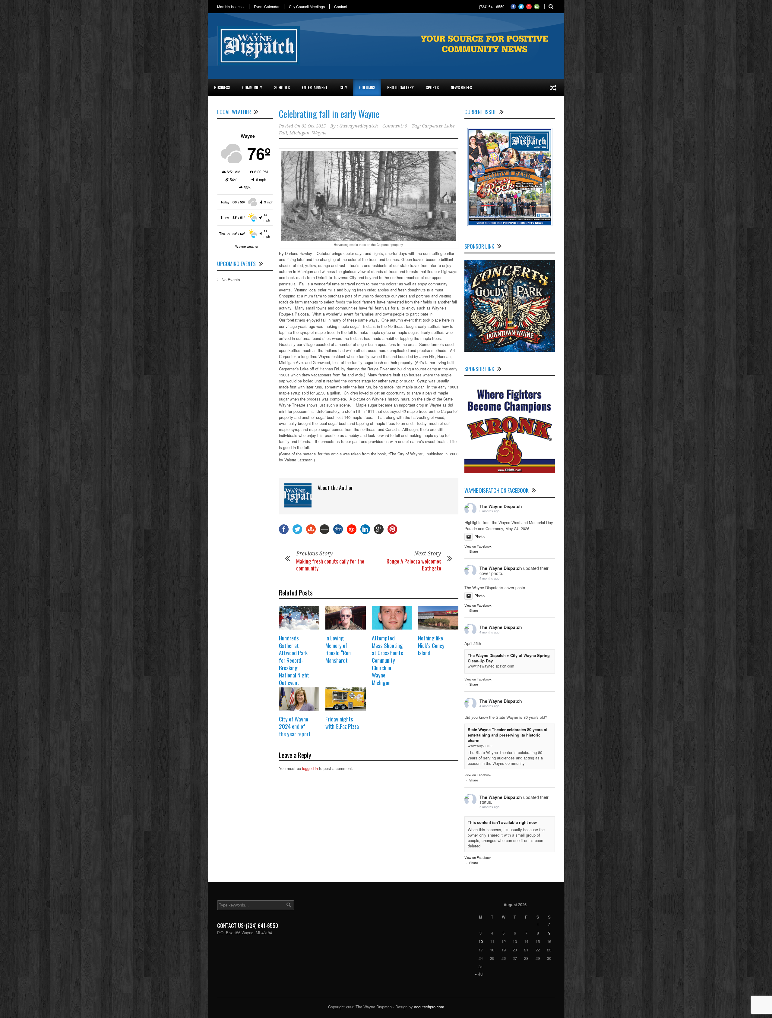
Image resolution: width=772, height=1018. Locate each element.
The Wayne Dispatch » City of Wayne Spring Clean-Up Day (509, 658)
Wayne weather (246, 246)
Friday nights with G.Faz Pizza (342, 723)
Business (222, 87)
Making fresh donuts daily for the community (330, 564)
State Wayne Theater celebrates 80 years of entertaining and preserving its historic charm (507, 735)
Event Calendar (267, 6)
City (343, 87)
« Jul (479, 974)
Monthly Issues (231, 6)
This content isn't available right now (502, 822)
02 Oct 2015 (314, 126)
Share (473, 551)
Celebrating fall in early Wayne (329, 114)
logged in (310, 768)
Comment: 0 (394, 126)
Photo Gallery (400, 87)
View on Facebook (478, 546)
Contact (340, 6)
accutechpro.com (429, 1007)
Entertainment (314, 87)
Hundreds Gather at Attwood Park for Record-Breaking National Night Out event (294, 660)
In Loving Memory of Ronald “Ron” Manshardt (339, 648)
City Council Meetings (307, 6)
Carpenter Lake (438, 126)
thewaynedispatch (358, 126)
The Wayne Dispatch (500, 506)
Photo (479, 536)
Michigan (299, 133)
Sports (432, 87)
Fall (283, 133)
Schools (282, 87)
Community (252, 87)
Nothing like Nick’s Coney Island (431, 645)
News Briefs (461, 87)
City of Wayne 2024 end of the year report (295, 726)
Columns (367, 87)
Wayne (319, 133)
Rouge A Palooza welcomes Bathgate (414, 564)
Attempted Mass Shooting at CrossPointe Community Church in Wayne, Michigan (387, 660)
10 (481, 941)
